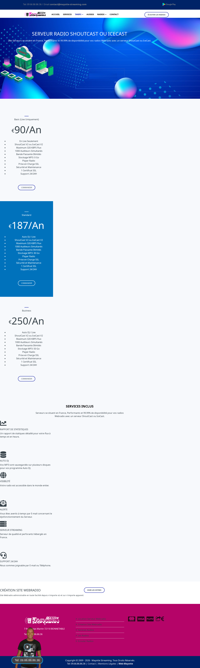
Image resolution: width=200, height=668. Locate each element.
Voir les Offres (94, 590)
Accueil (56, 14)
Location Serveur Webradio (92, 618)
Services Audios (86, 629)
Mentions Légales (107, 663)
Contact (114, 14)
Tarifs (78, 14)
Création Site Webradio (90, 624)
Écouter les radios (156, 15)
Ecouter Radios (85, 641)
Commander (26, 187)
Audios (90, 14)
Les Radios (83, 635)
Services (67, 14)
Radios (100, 14)
